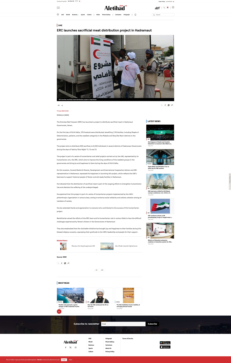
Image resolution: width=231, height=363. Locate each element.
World (68, 14)
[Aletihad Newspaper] (115, 7)
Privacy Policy (109, 351)
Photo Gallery (106, 14)
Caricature (118, 14)
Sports (83, 14)
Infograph (127, 14)
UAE (62, 14)
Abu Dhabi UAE (73, 1)
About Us (108, 348)
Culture (89, 14)
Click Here (39, 359)
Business (75, 14)
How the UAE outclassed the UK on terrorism (98, 306)
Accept (64, 359)
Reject (70, 359)
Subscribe (152, 323)
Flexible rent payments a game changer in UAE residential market (69, 306)
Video (98, 14)
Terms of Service (127, 338)
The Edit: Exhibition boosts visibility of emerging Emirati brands (128, 306)
